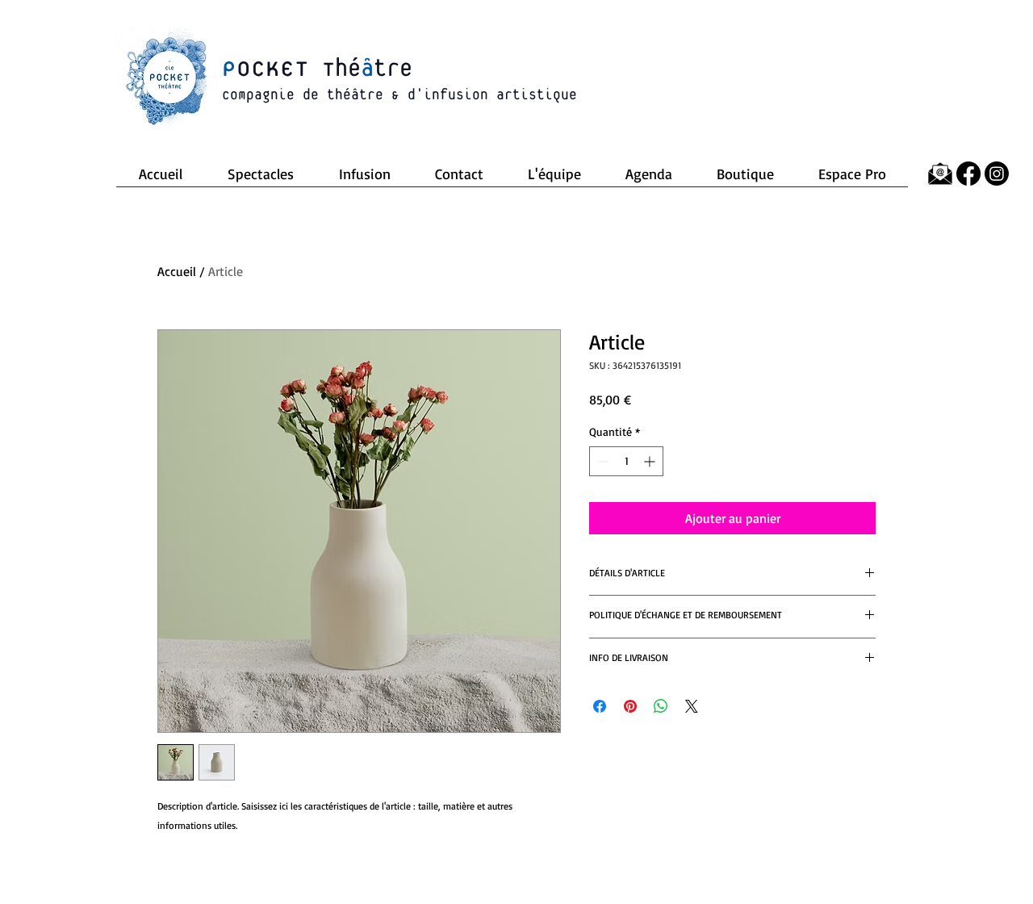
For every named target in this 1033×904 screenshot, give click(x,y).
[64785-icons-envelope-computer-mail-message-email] (940, 173)
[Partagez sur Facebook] (599, 706)
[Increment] (651, 461)
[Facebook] (968, 173)
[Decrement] (602, 461)
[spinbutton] (626, 461)
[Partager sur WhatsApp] (661, 706)
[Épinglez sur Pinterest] (630, 706)
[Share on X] (691, 706)
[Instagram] (997, 173)
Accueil (176, 271)
